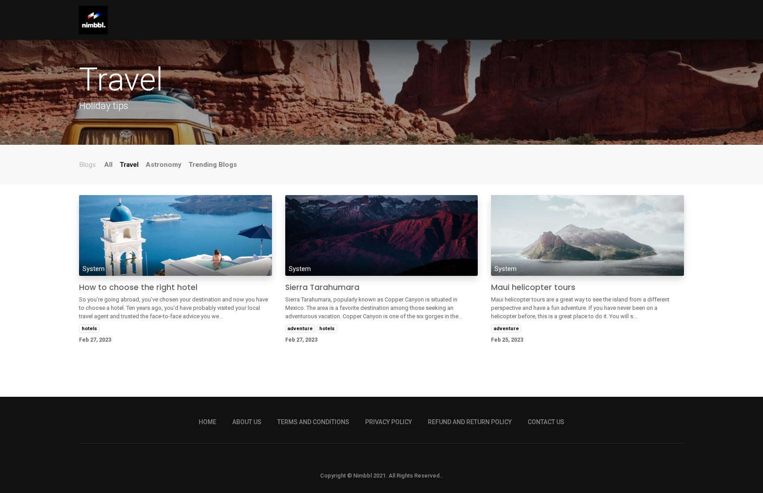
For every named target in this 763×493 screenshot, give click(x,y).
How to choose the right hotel (138, 287)
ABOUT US (246, 421)
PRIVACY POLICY (388, 421)
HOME (207, 421)
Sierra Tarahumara (322, 287)
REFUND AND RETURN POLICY (470, 421)
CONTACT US (546, 421)
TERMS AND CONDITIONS (313, 421)
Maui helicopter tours (533, 287)
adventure (300, 328)
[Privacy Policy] (388, 416)
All (108, 165)
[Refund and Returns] (469, 416)
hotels (89, 328)
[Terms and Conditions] (313, 416)
